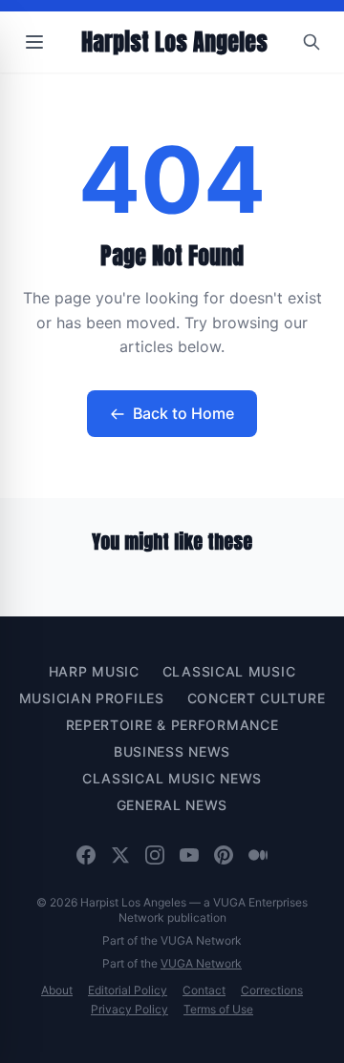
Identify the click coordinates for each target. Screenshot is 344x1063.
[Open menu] (34, 42)
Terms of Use (218, 1009)
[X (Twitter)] (120, 855)
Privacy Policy (129, 1009)
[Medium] (258, 855)
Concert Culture (256, 698)
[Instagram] (154, 855)
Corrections (272, 990)
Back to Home (183, 413)
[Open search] (311, 42)
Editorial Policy (127, 990)
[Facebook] (86, 855)
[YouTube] (189, 855)
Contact (204, 990)
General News (172, 805)
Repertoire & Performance (172, 725)
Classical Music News (172, 778)
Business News (172, 751)
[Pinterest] (223, 855)
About (57, 990)
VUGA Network (201, 963)
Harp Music (94, 671)
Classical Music (229, 671)
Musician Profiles (91, 698)
